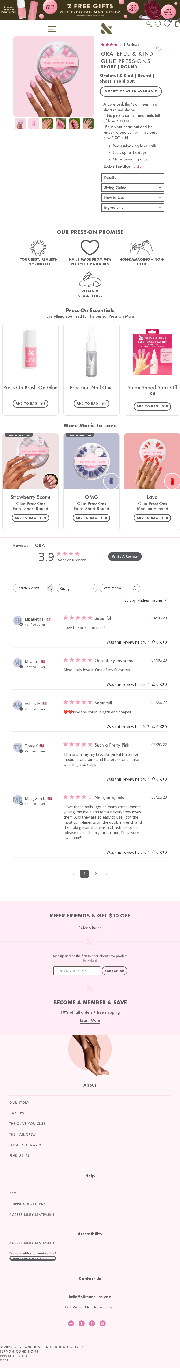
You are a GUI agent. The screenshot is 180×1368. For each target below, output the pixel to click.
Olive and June (28, 1347)
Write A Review (125, 556)
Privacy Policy (14, 1356)
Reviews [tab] (20, 545)
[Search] (149, 26)
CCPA (4, 1360)
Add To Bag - (32, 403)
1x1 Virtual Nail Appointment (90, 1306)
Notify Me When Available (131, 91)
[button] (32, 1258)
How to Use (114, 197)
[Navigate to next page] (106, 874)
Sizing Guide (115, 187)
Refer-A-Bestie (90, 927)
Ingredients (113, 207)
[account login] (158, 24)
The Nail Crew (22, 1134)
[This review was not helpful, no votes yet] (162, 642)
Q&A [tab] (40, 545)
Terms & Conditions (19, 1351)
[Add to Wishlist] (158, 48)
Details (110, 177)
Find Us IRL (19, 1155)
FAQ (13, 1193)
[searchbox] (29, 588)
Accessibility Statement (31, 1214)
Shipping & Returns (27, 1204)
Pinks (136, 166)
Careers (16, 1113)
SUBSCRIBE (114, 971)
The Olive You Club (27, 1123)
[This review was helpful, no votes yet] (153, 642)
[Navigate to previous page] (73, 874)
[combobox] (77, 588)
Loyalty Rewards (25, 1145)
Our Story (19, 1102)
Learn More (90, 1020)
